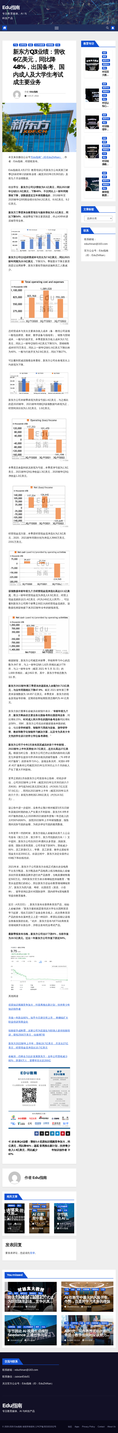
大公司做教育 (39, 45)
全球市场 (23, 45)
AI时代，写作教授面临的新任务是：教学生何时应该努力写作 (87, 1335)
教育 (59, 1210)
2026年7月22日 (74, 1340)
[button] (107, 28)
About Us (111, 1426)
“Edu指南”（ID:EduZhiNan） (46, 157)
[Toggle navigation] (56, 27)
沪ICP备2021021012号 (46, 1426)
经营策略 (50, 45)
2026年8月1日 (16, 1340)
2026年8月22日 (17, 1307)
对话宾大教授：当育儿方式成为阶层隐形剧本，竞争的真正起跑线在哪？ (30, 1301)
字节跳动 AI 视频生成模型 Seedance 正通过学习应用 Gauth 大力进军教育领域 (29, 1335)
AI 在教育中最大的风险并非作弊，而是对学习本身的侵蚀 (87, 1299)
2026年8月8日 (73, 1307)
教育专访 (106, 60)
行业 (57, 45)
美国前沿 (11, 1205)
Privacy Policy (88, 1426)
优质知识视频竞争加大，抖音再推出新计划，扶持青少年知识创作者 (54, 1145)
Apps (77, 1426)
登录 (32, 1253)
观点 (19, 1205)
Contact (101, 1426)
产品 (15, 45)
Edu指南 (11, 7)
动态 (30, 45)
